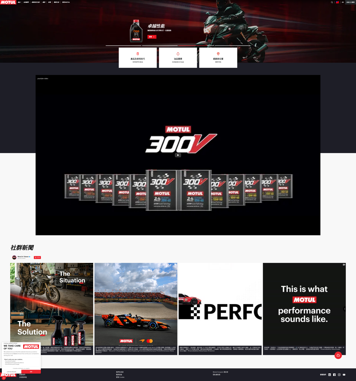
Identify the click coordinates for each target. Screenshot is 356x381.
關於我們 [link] (22, 372)
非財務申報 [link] (23, 377)
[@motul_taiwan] (14, 257)
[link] (44, 2)
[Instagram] (339, 374)
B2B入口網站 (351, 2)
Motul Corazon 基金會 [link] (220, 372)
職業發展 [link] (119, 374)
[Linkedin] (329, 374)
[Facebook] (334, 374)
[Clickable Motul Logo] (8, 2)
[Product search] (332, 2)
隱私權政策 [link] (216, 374)
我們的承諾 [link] (119, 372)
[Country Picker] (337, 2)
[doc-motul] (338, 355)
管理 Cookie (120, 377)
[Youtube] (344, 374)
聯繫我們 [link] (22, 374)
